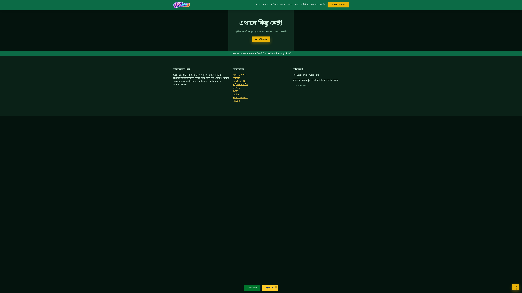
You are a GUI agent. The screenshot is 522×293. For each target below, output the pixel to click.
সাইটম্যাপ (237, 101)
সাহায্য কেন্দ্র (292, 4)
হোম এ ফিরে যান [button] (261, 39)
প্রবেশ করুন (270, 288)
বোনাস (265, 4)
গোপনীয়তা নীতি (240, 81)
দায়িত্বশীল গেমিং (240, 84)
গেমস (282, 4)
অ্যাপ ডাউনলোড (339, 4)
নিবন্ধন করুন (252, 288)
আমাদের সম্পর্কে (240, 75)
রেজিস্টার (304, 4)
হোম (258, 4)
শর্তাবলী (236, 78)
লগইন (323, 4)
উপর (516, 287)
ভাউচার (274, 4)
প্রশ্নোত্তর (314, 4)
